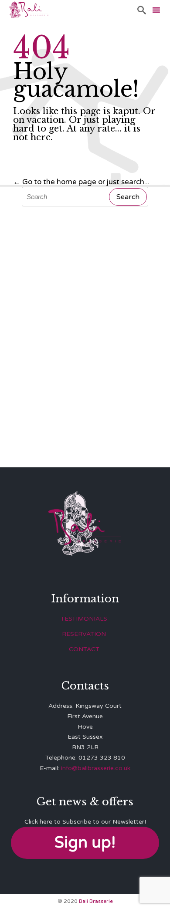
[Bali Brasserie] (28, 10)
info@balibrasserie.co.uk (95, 768)
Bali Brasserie (96, 901)
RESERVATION (84, 634)
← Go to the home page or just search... (81, 181)
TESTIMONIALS (84, 618)
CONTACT (84, 649)
